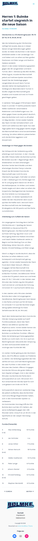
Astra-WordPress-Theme (25, 526)
